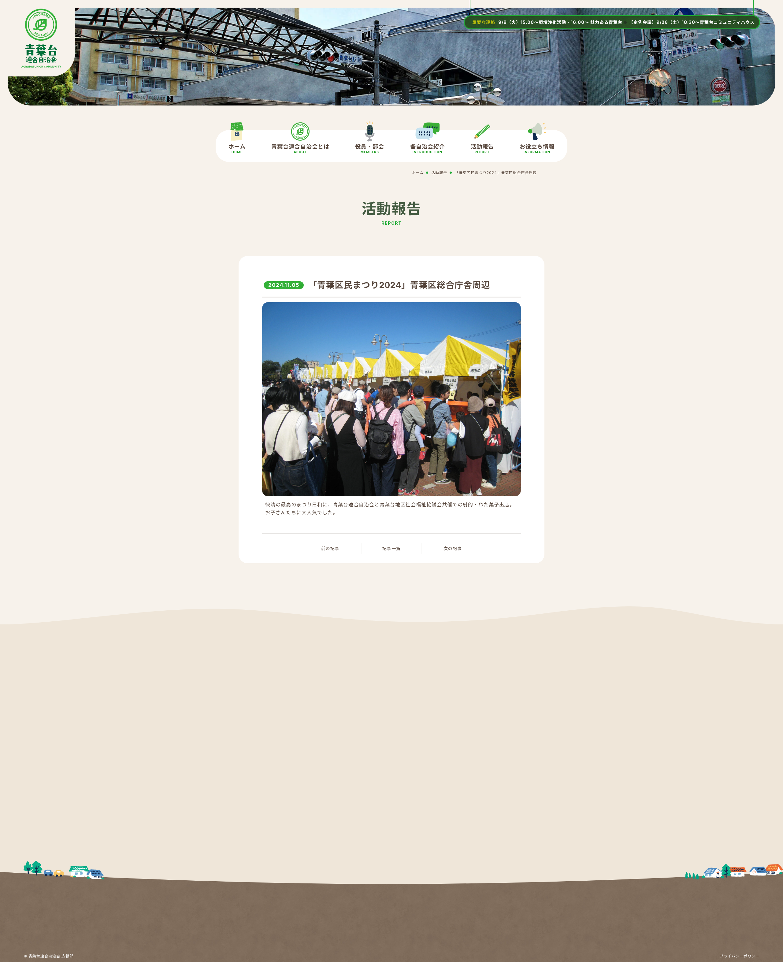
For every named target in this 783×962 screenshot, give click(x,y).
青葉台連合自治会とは (300, 148)
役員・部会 (369, 148)
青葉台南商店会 (429, 811)
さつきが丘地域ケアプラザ (442, 734)
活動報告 (482, 148)
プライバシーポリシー (739, 956)
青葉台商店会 (298, 811)
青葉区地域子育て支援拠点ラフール (453, 786)
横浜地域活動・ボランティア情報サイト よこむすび (458, 837)
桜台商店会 (296, 837)
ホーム (237, 148)
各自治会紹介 (427, 148)
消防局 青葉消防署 (304, 734)
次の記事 (452, 548)
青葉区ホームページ (306, 708)
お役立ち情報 (537, 148)
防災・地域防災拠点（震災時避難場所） (458, 760)
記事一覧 (391, 548)
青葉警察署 (296, 760)
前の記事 (330, 548)
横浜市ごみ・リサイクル (311, 786)
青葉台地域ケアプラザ (437, 708)
